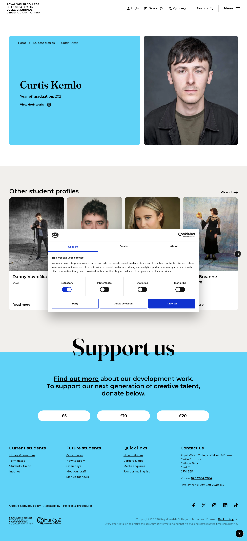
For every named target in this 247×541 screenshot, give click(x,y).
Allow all (172, 303)
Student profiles (44, 43)
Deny (75, 303)
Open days (73, 466)
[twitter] (204, 505)
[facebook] (193, 505)
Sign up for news (77, 476)
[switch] (104, 289)
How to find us (133, 455)
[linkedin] (225, 505)
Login (135, 8)
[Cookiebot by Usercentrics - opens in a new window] (180, 235)
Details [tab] (123, 246)
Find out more (76, 378)
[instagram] (214, 505)
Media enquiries (134, 466)
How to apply (75, 460)
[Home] (23, 8)
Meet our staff (76, 471)
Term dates (17, 460)
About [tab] (174, 246)
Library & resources (22, 455)
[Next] (237, 254)
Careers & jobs (133, 460)
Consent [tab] (73, 246)
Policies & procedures (78, 505)
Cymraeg (179, 8)
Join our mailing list (137, 471)
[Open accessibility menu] (240, 534)
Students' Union (20, 466)
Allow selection (123, 303)
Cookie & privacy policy (25, 505)
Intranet (14, 471)
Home (22, 43)
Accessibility (52, 505)
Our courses (74, 455)
